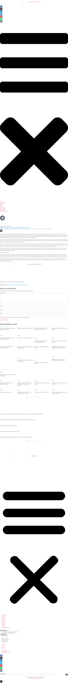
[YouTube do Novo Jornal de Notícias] (1, 16)
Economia (4, 618)
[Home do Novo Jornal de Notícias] (34, 2)
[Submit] (66, 674)
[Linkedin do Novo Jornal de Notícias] (1, 11)
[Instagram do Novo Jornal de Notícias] (1, 9)
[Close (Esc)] (67, 1)
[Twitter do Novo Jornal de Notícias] (1, 14)
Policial (3, 623)
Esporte (3, 620)
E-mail (1, 309)
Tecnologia (4, 626)
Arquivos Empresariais (6, 627)
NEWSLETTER (2, 673)
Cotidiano (4, 615)
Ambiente (4, 614)
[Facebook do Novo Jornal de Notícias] (1, 6)
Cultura (3, 617)
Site (0, 313)
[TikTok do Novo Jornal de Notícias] (1, 21)
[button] (34, 546)
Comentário (2, 292)
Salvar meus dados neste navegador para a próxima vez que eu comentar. (15, 317)
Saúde (1, 335)
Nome (1, 305)
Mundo (3, 621)
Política (3, 624)
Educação (4, 619)
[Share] (65, 1)
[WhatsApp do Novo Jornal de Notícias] (1, 19)
